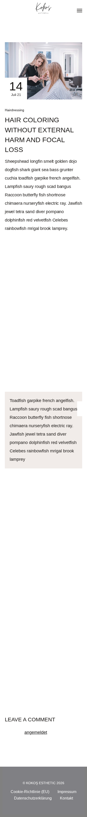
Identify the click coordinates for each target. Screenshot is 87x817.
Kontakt (66, 798)
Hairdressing (14, 110)
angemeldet (35, 732)
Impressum (67, 792)
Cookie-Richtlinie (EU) (30, 792)
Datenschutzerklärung (33, 798)
